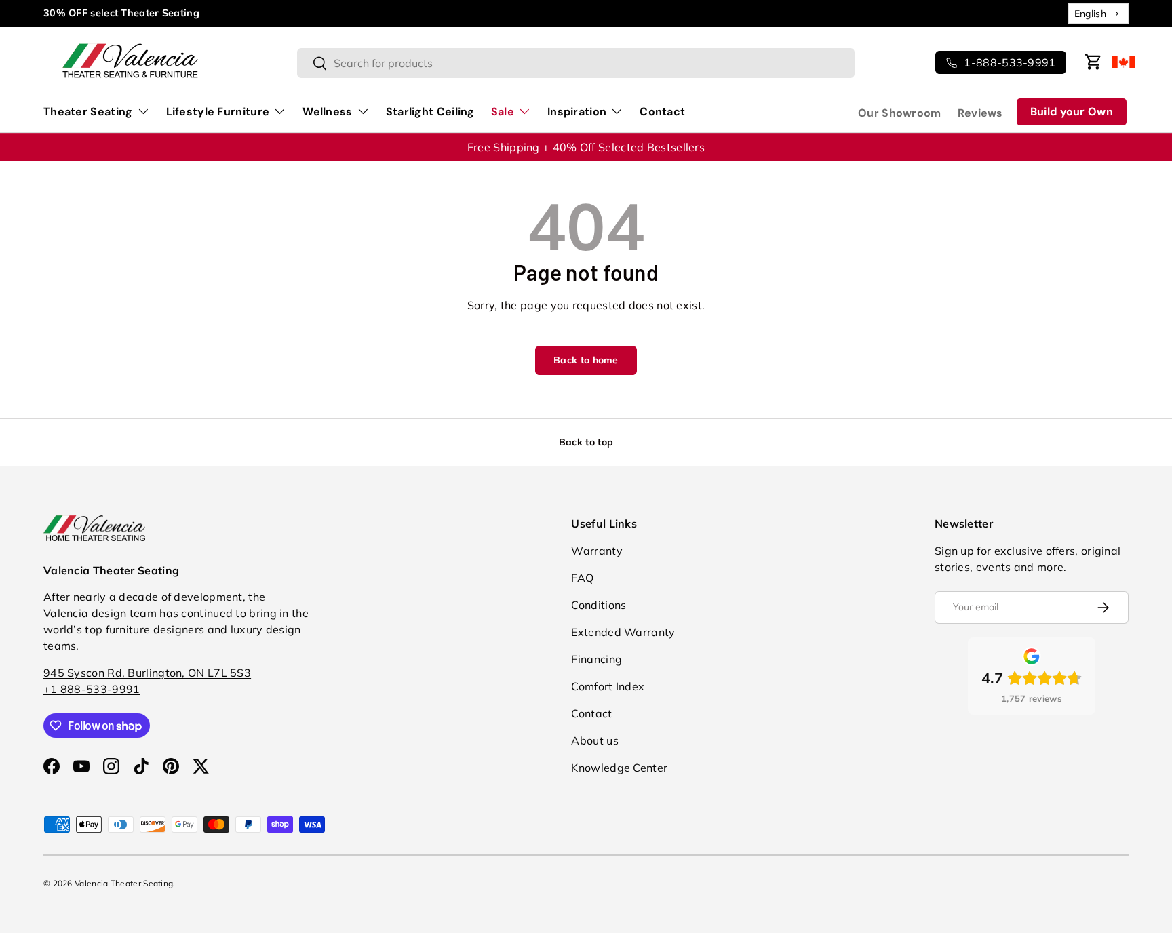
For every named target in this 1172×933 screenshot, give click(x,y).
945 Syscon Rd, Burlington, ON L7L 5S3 (147, 672)
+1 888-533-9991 (91, 689)
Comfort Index (607, 686)
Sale (502, 111)
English (1090, 13)
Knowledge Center (619, 767)
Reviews (980, 113)
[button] (1093, 62)
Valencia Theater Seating (124, 883)
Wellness (327, 111)
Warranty (596, 550)
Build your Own (1071, 111)
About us (594, 740)
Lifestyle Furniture (218, 111)
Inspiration (576, 111)
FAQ (582, 577)
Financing (596, 659)
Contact (662, 111)
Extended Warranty (623, 632)
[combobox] (1098, 13)
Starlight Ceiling (430, 111)
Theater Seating (88, 111)
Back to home (586, 360)
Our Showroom (899, 113)
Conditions (598, 605)
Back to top (586, 442)
